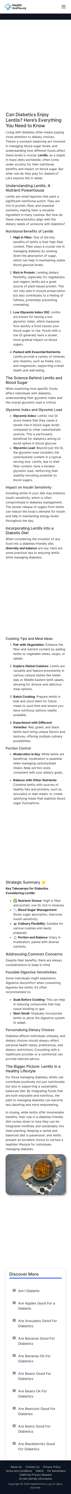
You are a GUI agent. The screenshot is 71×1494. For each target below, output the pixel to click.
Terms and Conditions (18, 1470)
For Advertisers (56, 1470)
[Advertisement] (35, 76)
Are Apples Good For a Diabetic (36, 1305)
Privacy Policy (52, 1466)
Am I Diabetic (29, 1291)
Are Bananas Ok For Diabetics (34, 1358)
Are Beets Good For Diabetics (34, 1428)
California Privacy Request (35, 1474)
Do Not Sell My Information (35, 1478)
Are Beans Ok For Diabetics (32, 1393)
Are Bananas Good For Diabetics (36, 1341)
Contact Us (32, 1466)
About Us (16, 1466)
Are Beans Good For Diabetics (34, 1376)
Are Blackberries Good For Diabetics (36, 1446)
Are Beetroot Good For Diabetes (36, 1411)
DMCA (40, 1470)
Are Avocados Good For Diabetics (37, 1323)
